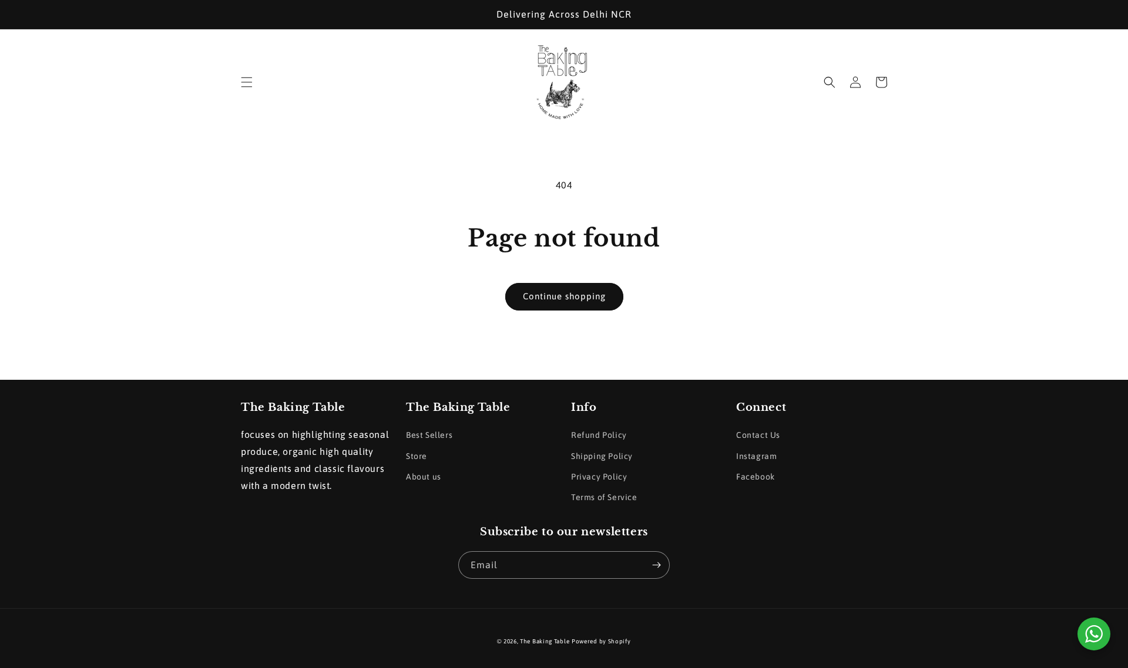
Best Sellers (429, 435)
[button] (247, 82)
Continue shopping (564, 296)
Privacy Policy (599, 476)
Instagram (756, 456)
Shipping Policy (602, 456)
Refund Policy (599, 435)
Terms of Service (604, 497)
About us (423, 476)
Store (416, 456)
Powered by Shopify (601, 641)
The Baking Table (544, 641)
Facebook (755, 476)
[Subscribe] (656, 565)
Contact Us (758, 435)
